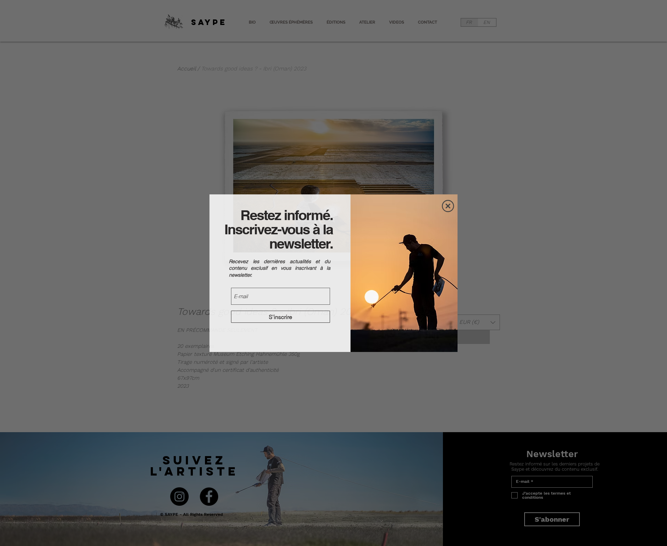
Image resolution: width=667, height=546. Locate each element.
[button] (448, 206)
